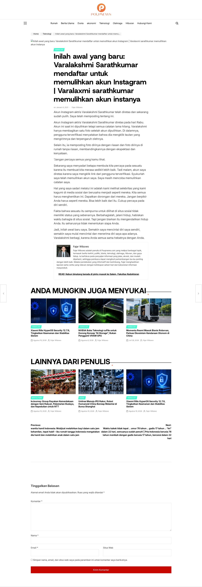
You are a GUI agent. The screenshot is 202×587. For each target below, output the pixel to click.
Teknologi (104, 23)
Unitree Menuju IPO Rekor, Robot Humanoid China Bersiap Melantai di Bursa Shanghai (97, 404)
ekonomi (91, 23)
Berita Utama (67, 23)
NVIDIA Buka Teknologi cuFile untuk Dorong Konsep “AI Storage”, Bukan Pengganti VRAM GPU (97, 333)
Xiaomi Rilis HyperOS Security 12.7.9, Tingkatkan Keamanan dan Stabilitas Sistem (50, 333)
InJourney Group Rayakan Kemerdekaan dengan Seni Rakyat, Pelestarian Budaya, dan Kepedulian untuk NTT (52, 404)
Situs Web (108, 547)
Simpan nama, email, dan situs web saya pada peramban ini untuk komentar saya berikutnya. (80, 560)
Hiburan (130, 23)
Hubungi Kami (144, 23)
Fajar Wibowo (77, 107)
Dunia (81, 23)
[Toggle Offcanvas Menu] (25, 23)
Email (34, 547)
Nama (34, 535)
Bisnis (82, 398)
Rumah (54, 23)
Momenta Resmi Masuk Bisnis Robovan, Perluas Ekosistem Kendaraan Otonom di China (147, 333)
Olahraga (117, 23)
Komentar (36, 501)
